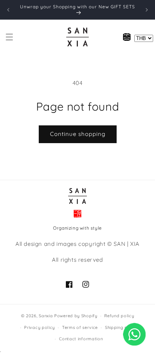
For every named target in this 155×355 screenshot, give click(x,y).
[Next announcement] (146, 10)
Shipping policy (121, 327)
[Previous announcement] (8, 10)
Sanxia (46, 315)
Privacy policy (39, 327)
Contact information (81, 338)
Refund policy (119, 315)
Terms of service (80, 327)
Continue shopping (77, 133)
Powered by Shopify (75, 315)
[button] (9, 37)
